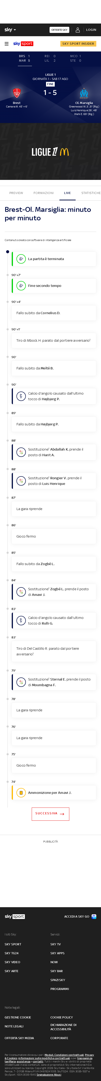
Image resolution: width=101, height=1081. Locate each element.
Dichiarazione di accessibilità (63, 1027)
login (91, 30)
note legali (14, 1026)
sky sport (13, 944)
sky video (12, 962)
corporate (59, 1038)
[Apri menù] (6, 43)
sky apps (57, 953)
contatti (38, 1061)
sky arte (12, 971)
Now (54, 962)
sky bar (56, 971)
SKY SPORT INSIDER (78, 43)
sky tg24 (12, 953)
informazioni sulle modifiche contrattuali (44, 1058)
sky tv (55, 944)
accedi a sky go (76, 916)
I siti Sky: (10, 934)
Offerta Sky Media (19, 1038)
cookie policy (61, 1017)
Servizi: (55, 934)
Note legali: (12, 1007)
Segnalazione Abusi (49, 1074)
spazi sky (57, 980)
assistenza (23, 1061)
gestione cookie (18, 1017)
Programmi (59, 989)
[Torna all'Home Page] (23, 43)
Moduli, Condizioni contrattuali (64, 1055)
